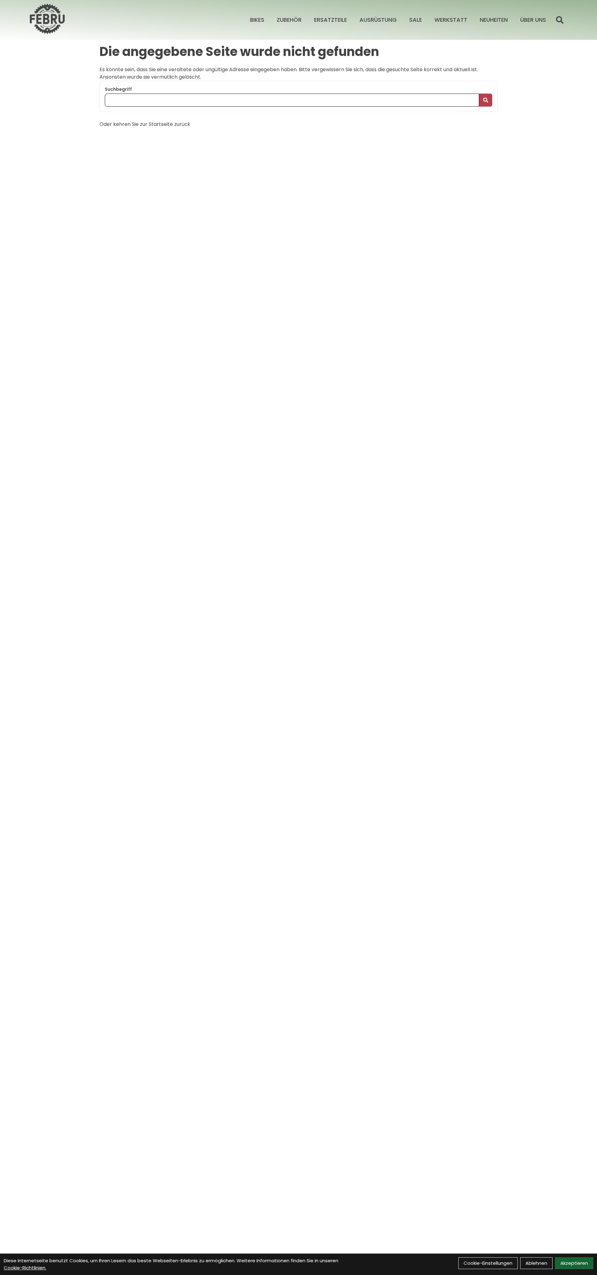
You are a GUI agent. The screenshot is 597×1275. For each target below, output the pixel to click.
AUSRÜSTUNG (378, 20)
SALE (415, 20)
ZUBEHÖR (289, 20)
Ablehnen (536, 1263)
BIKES (257, 20)
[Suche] (559, 19)
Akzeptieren (574, 1263)
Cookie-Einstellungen (488, 1263)
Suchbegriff (118, 89)
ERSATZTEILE (330, 20)
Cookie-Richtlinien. (25, 1267)
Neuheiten (494, 20)
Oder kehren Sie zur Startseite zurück (145, 124)
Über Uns (533, 20)
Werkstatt (450, 20)
